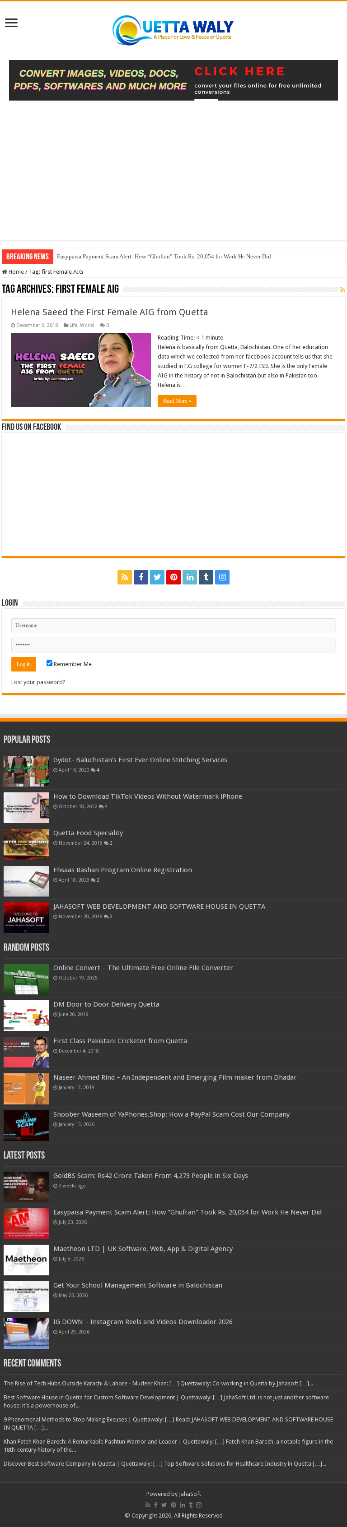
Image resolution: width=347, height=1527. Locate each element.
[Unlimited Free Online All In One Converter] (173, 79)
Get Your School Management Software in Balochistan (137, 1285)
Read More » (177, 401)
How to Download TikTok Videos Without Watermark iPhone (147, 796)
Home (15, 271)
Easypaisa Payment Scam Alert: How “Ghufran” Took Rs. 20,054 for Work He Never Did (164, 256)
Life (73, 325)
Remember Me (72, 664)
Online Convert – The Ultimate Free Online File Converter (143, 968)
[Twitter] (157, 577)
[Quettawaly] (173, 29)
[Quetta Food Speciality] (26, 844)
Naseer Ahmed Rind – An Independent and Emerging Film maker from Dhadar (175, 1077)
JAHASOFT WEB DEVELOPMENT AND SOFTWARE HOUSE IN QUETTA (159, 906)
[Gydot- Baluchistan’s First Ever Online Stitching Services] (26, 771)
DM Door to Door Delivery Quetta (106, 1004)
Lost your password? (38, 682)
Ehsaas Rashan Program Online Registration (122, 870)
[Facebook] (141, 577)
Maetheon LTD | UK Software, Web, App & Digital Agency (143, 1249)
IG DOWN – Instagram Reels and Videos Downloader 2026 (143, 1322)
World (87, 325)
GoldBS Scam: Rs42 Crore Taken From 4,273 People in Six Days (150, 1176)
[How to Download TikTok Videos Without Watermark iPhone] (26, 807)
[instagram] (222, 577)
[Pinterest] (173, 577)
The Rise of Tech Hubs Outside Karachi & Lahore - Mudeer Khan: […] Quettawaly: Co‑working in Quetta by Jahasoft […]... (158, 1383)
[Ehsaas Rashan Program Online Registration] (26, 881)
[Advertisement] (173, 177)
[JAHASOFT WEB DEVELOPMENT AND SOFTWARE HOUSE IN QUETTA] (26, 917)
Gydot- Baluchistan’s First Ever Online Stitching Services (140, 760)
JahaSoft (190, 1493)
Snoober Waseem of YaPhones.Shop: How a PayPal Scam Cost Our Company (171, 1114)
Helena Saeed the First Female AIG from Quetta (109, 312)
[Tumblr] (206, 577)
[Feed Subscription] (342, 290)
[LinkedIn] (190, 577)
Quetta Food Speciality (88, 833)
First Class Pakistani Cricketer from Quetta (120, 1041)
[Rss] (124, 577)
